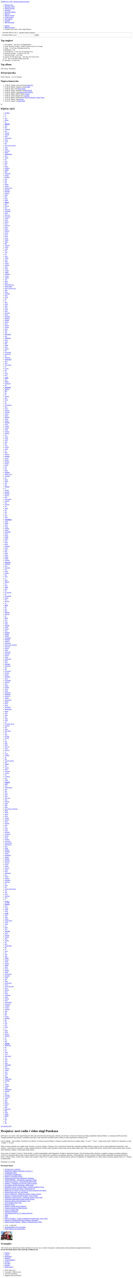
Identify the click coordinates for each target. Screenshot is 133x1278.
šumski (6, 1114)
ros (5, 926)
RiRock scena (9, 5)
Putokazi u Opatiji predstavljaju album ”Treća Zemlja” (21, 1196)
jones (6, 521)
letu (6, 609)
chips (6, 258)
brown (6, 233)
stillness (7, 990)
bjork (6, 198)
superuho (7, 1004)
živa (6, 1119)
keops (6, 535)
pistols (6, 812)
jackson (7, 504)
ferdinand (8, 383)
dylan (6, 345)
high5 (6, 470)
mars (6, 660)
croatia (7, 277)
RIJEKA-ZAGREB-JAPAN (13, 1176)
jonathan (8, 519)
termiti (7, 1016)
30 (5, 1121)
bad (6, 165)
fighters (7, 389)
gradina (7, 431)
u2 (5, 1038)
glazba (7, 421)
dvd (6, 343)
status (6, 981)
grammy (7, 433)
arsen (6, 141)
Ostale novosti (9, 17)
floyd (6, 400)
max (6, 667)
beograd (7, 191)
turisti (6, 1032)
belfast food (8, 188)
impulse (7, 486)
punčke (7, 850)
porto (6, 830)
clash (6, 267)
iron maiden (8, 499)
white (6, 1077)
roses (6, 927)
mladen (7, 687)
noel (6, 741)
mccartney (8, 671)
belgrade (7, 189)
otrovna (7, 773)
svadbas (7, 1006)
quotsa (6, 869)
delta (6, 307)
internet (7, 493)
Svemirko (27, 96)
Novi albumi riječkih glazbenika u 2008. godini (19, 1185)
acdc (6, 118)
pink (6, 805)
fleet (6, 398)
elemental (8, 359)
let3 (6, 605)
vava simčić (8, 1056)
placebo (7, 823)
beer (6, 181)
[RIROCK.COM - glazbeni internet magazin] (15, 1)
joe (6, 514)
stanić (6, 977)
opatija (7, 764)
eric (6, 372)
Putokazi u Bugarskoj (11, 1211)
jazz (6, 508)
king (6, 540)
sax (6, 942)
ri (5, 899)
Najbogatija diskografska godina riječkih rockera (19, 1199)
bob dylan (7, 209)
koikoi (6, 557)
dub (6, 336)
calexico (7, 245)
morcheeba (8, 700)
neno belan (8, 731)
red (6, 887)
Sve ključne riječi (6, 1126)
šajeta (6, 1105)
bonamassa (8, 211)
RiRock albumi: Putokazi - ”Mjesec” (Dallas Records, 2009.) (23, 1222)
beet (6, 182)
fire (6, 393)
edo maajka (8, 352)
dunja (6, 340)
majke (7, 636)
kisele (6, 548)
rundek (7, 931)
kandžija (7, 528)
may (6, 669)
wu (5, 1082)
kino (6, 544)
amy (6, 131)
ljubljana (7, 625)
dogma (7, 327)
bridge (6, 229)
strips (6, 1000)
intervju (7, 495)
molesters (7, 694)
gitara (6, 419)
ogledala (7, 755)
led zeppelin (8, 592)
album (7, 124)
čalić (6, 1100)
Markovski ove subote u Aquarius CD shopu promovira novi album (25, 1190)
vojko (6, 1073)
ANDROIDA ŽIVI (11, 1173)
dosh (6, 332)
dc (5, 300)
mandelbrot (8, 638)
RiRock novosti (9, 15)
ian (5, 478)
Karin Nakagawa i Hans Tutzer (34, 97)
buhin (6, 242)
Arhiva (7, 1254)
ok (5, 757)
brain (6, 223)
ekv (6, 356)
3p (5, 115)
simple (7, 960)
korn (6, 566)
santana (7, 935)
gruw (6, 442)
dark (6, 290)
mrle (6, 713)
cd (5, 254)
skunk (6, 965)
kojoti (6, 558)
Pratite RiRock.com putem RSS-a (15, 1229)
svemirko (7, 1009)
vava (6, 1054)
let (5, 603)
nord (6, 745)
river (6, 906)
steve (6, 988)
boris (6, 220)
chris (6, 260)
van (6, 1050)
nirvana (7, 736)
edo (6, 350)
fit (5, 394)
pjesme (7, 820)
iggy (6, 485)
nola (6, 743)
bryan (6, 238)
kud (6, 575)
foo (6, 403)
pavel (6, 794)
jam (6, 506)
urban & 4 (8, 1045)
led (6, 591)
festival (8, 387)
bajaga (6, 166)
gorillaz (7, 428)
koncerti (7, 564)
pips (6, 807)
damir (6, 283)
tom (6, 1025)
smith (6, 972)
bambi (6, 170)
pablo (6, 780)
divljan (6, 322)
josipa (6, 523)
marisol (7, 655)
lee (5, 594)
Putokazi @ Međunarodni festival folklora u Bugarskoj (21, 1220)
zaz (6, 1093)
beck (6, 179)
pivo (6, 814)
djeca (6, 323)
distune (7, 320)
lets (6, 607)
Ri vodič (7, 1263)
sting (6, 992)
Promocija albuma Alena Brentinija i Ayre (17, 1201)
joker (6, 517)
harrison (7, 454)
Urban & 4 (29, 85)
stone (6, 993)
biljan (6, 195)
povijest (7, 832)
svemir (7, 1007)
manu (6, 650)
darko (6, 292)
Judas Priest (21, 89)
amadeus (7, 129)
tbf (6, 1015)
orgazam (7, 771)
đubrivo (7, 1103)
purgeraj (7, 851)
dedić (6, 304)
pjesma (7, 818)
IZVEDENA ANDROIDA (13, 1174)
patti (6, 791)
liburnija (7, 614)
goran (6, 424)
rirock (7, 904)
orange (7, 767)
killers (6, 539)
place (6, 821)
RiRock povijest (10, 8)
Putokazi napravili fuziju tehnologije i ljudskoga (19, 1178)
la (5, 578)
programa (8, 841)
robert (6, 911)
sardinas (7, 937)
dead (6, 302)
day (6, 299)
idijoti (6, 481)
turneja (7, 1034)
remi (6, 892)
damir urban (8, 286)
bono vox (7, 215)
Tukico (27, 94)
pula (6, 846)
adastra (6, 120)
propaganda (8, 843)
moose (7, 698)
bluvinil (7, 206)
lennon (6, 598)
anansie (7, 133)
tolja (6, 1023)
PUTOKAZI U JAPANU (13, 1169)
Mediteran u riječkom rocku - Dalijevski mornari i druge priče (23, 1197)
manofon (7, 646)
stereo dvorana (9, 986)
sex (5, 953)
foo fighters (8, 405)
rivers (6, 907)
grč (6, 444)
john (6, 515)
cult (6, 279)
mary (6, 662)
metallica (7, 677)
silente (7, 958)
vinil (6, 1066)
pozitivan (7, 834)
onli (6, 762)
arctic (6, 140)
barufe (7, 175)
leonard (7, 601)
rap (5, 883)
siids (6, 956)
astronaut (7, 151)
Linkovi (7, 1262)
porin (6, 828)
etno (6, 375)
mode (6, 691)
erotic (6, 373)
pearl (6, 796)
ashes (6, 149)
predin (7, 836)
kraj (6, 569)
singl (6, 961)
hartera (7, 456)
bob (6, 208)
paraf (6, 784)
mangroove (8, 643)
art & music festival (10, 145)
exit (6, 377)
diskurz (7, 318)
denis (6, 311)
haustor (7, 460)
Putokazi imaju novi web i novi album (16, 1192)
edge (6, 347)
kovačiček (7, 568)
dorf (6, 331)
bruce (6, 234)
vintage (7, 1070)
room (6, 924)
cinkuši (7, 263)
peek (6, 800)
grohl (6, 440)
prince (6, 837)
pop (6, 827)
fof (5, 401)
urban (7, 1043)
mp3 (6, 711)
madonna (7, 632)
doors (6, 329)
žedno (6, 1116)
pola (6, 825)
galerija (7, 410)
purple (7, 853)
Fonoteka (7, 10)
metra (6, 678)
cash (6, 250)
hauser (7, 458)
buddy (7, 240)
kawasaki (7, 532)
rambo (7, 876)
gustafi (7, 447)
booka (6, 218)
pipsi (6, 810)
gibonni (7, 417)
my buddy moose (9, 724)
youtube (7, 1086)
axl (6, 159)
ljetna (6, 622)
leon (6, 599)
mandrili (7, 639)
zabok (6, 1087)
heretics (7, 463)
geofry (6, 415)
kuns (6, 576)
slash (6, 967)
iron (6, 497)
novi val (7, 746)
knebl (6, 553)
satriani (7, 940)
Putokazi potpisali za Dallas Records (16, 1208)
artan (6, 147)
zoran (6, 1098)
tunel (6, 1030)
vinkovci (7, 1068)
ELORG (27, 87)
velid (6, 1059)
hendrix (7, 462)
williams (7, 1080)
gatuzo (7, 414)
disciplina (7, 316)
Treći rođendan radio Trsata (13, 1203)
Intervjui (7, 14)
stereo (6, 984)
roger (6, 915)
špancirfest (8, 1109)
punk (6, 848)
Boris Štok (21, 101)
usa (5, 1047)
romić (6, 922)
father (7, 382)
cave (6, 252)
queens (6, 866)
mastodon (8, 666)
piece (6, 803)
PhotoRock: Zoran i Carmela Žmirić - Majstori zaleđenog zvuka (24, 1187)
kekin (6, 533)
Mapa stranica (9, 1267)
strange (7, 999)
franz (6, 408)
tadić (6, 1011)
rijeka (7, 901)
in (5, 488)
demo (6, 309)
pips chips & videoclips (11, 809)
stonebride (7, 995)
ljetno (6, 623)
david (6, 297)
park (6, 786)
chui (6, 261)
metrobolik (8, 680)
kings (6, 542)
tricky (6, 1027)
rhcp (6, 897)
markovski (8, 659)
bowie (6, 222)
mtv (6, 717)
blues (7, 202)
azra (6, 161)
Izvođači (7, 21)
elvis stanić (8, 365)
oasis (6, 748)
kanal (6, 526)
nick (6, 734)
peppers (7, 801)
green (6, 437)
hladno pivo (8, 474)
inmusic (7, 492)
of (5, 752)
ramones (7, 882)
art (6, 143)
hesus (6, 465)
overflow (7, 776)
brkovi (7, 231)
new (6, 732)
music (6, 720)
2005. (6, 1217)
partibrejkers (8, 787)
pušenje (7, 859)
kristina (7, 573)
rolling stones (8, 920)
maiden (7, 634)
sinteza (7, 963)
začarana (7, 1095)
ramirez (7, 878)
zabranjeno (8, 1089)
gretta (6, 438)
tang (6, 1013)
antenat (7, 134)
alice (6, 126)
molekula (7, 692)
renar (6, 894)
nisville (7, 738)
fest (6, 385)
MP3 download (9, 22)
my (6, 722)
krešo (6, 571)
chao (6, 256)
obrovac (7, 750)
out (5, 775)
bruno (6, 236)
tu (5, 1029)
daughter (7, 293)
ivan (6, 502)
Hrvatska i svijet (10, 7)
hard (6, 452)
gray (6, 435)
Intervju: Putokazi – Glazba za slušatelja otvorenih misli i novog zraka (26, 1218)
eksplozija (8, 354)
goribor (7, 426)
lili (5, 616)
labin (6, 580)
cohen (6, 272)
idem (6, 479)
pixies (6, 816)
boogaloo (7, 216)
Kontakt (7, 1265)
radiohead (8, 873)
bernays (7, 193)
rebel (6, 885)
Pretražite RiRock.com (9, 35)
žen (6, 1117)
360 (6, 1123)
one (6, 759)
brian (6, 227)
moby (6, 689)
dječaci (7, 325)
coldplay (7, 274)
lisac (6, 618)
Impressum (8, 1256)
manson (7, 648)
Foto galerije (8, 19)
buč (6, 243)
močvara (8, 709)
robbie (6, 909)
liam (6, 611)
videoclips (8, 1065)
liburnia (7, 612)
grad (6, 430)
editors (7, 349)
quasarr (7, 861)
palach (7, 782)
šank (6, 1107)
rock (6, 913)
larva (6, 585)
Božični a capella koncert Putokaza (15, 1206)
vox (6, 1075)
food (6, 407)
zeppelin (7, 1096)
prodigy (7, 839)
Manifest (7, 1258)
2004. (6, 1215)
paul (6, 793)
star (6, 979)
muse (6, 718)
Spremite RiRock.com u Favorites (15, 1227)
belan (6, 184)
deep (6, 306)
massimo (7, 664)
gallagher (7, 412)
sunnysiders (8, 1002)
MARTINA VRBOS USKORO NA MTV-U (19, 1171)
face (6, 380)
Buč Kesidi (28, 90)
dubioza (8, 338)
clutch (6, 269)
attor (6, 156)
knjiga (6, 555)
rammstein (7, 880)
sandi (6, 933)
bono (6, 213)
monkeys (7, 696)
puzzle (7, 857)
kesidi (6, 537)
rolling (6, 919)
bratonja (7, 225)
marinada (7, 653)
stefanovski (8, 983)
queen (6, 864)
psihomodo (8, 844)
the (6, 1020)
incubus (7, 490)
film (6, 391)
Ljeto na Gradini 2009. (12, 1210)
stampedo (7, 976)
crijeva (7, 276)
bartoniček (7, 173)
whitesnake (8, 1079)
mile (6, 684)
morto (6, 705)
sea (6, 947)
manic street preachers (11, 645)
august (6, 158)
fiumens (7, 396)
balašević (7, 168)
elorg (6, 361)
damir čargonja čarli (10, 288)
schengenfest (8, 946)
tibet (6, 1022)
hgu (6, 469)
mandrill (7, 641)
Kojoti (22, 99)
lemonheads (8, 596)
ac (5, 116)
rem (6, 890)
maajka (7, 629)
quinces (7, 868)
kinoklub (7, 546)
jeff (6, 510)
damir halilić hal (9, 284)
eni (6, 370)
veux (6, 1061)
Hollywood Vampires (26, 92)
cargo (6, 249)
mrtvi (6, 715)
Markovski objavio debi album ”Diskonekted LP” (20, 1189)
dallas (6, 281)
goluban (7, 422)
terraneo (7, 1018)
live (6, 620)
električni (7, 357)
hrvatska (7, 476)
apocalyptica (8, 138)
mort (6, 703)
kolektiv (7, 560)
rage (6, 875)
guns (6, 445)
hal (5, 451)
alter (6, 127)
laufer (6, 587)
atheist (6, 152)
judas (6, 525)
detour (6, 315)
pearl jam (7, 798)
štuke (6, 1112)
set (5, 949)
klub (6, 551)
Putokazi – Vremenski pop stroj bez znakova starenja (21, 1183)
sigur (6, 954)
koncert (8, 562)
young (7, 1084)
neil (6, 727)
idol (6, 483)
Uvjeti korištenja (10, 1260)
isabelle (7, 501)
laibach (7, 582)
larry (6, 584)
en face (7, 368)
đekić (6, 1102)
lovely (6, 627)
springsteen (8, 974)
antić (6, 136)
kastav (7, 530)
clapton (7, 265)
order (6, 769)
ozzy (6, 778)
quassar (7, 862)
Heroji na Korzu (10, 1204)
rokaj (6, 917)
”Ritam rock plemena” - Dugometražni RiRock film (20, 1182)
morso (6, 701)
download (8, 334)
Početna (7, 26)
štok (6, 1110)
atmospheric (8, 154)
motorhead (8, 707)
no (5, 739)
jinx (6, 512)
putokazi (8, 855)
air (5, 122)
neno (6, 729)
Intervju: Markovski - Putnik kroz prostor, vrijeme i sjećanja (23, 1194)
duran (6, 342)
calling (6, 247)
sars (6, 938)
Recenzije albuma (10, 12)
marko (6, 657)
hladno (7, 472)
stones (6, 997)
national (7, 725)
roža (6, 929)
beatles (7, 177)
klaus (6, 550)
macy (6, 630)
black (6, 200)
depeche (7, 313)
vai (5, 1049)
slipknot (7, 970)
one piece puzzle (9, 760)
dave (6, 295)
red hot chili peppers (10, 889)
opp (6, 766)
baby (6, 163)
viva (6, 1072)
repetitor (7, 896)
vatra (6, 1052)
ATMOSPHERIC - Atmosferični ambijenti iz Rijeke (21, 1180)
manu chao (8, 652)
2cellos (7, 113)
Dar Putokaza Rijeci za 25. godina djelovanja (18, 1213)
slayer (6, 969)
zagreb (7, 1091)
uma (6, 1041)
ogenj (6, 753)
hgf (6, 467)
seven (6, 951)
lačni (6, 589)
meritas (7, 673)
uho (6, 1039)
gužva (6, 449)
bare (6, 172)
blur (6, 204)
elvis (6, 363)
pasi (6, 789)
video (6, 1063)
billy (6, 197)
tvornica (7, 1036)
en (5, 366)
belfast (7, 186)
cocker (7, 270)
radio (6, 871)
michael (7, 682)
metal (6, 675)
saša (6, 944)
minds (6, 685)
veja (6, 1058)
